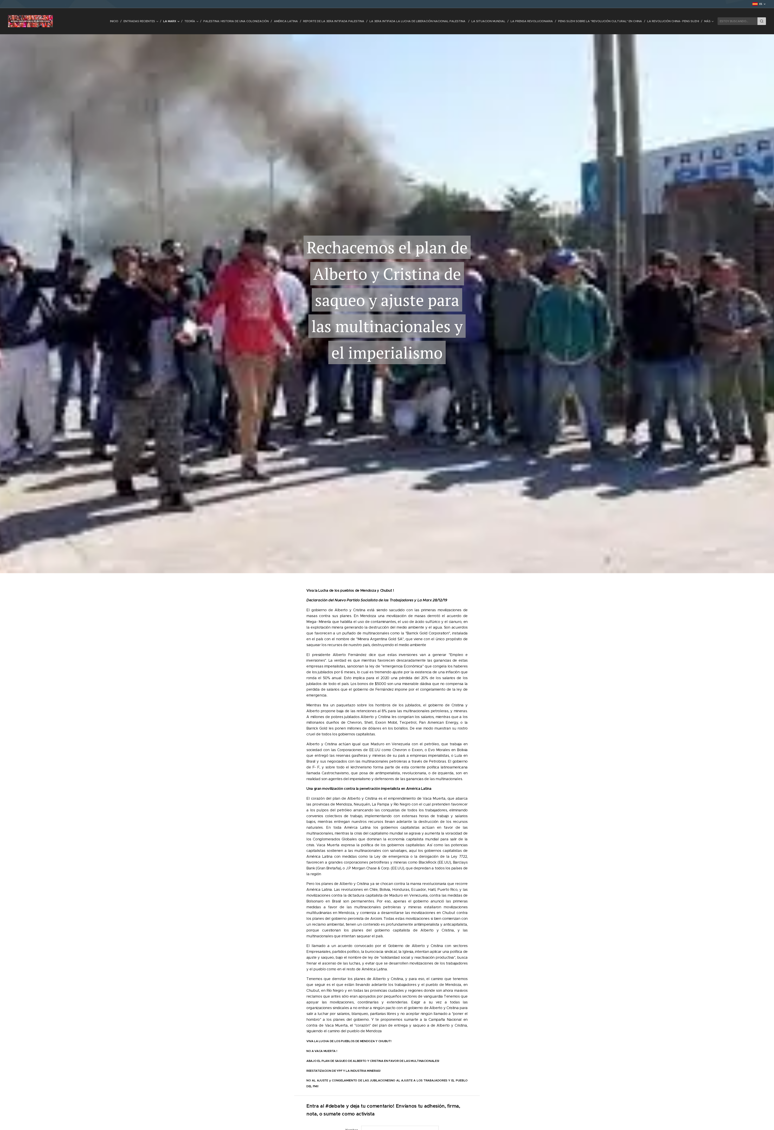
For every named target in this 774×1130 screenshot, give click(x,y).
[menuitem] (115, 21)
